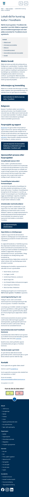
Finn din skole (6, 467)
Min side (4, 451)
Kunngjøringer (6, 411)
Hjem (2, 8)
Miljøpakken (5, 442)
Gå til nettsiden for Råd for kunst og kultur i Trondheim (13, 98)
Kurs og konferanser (7, 424)
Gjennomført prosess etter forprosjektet (13, 53)
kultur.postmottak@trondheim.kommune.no (13, 379)
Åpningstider (6, 462)
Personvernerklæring (8, 482)
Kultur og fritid (9, 8)
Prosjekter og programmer (9, 444)
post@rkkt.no (14, 369)
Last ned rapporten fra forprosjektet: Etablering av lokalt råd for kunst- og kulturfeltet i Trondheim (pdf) (14, 146)
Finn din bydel (6, 464)
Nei (19, 393)
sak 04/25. (18, 338)
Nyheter (4, 414)
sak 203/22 (4, 137)
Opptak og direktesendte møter (10, 422)
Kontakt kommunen (7, 477)
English (4, 470)
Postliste (5, 416)
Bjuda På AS (4, 128)
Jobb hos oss (6, 408)
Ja (9, 393)
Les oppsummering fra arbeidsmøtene (10, 226)
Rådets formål (7, 42)
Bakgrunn (6, 47)
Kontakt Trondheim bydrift (9, 479)
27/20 (20, 109)
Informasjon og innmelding (10, 45)
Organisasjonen (6, 436)
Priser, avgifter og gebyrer (9, 457)
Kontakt (6, 55)
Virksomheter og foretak (8, 439)
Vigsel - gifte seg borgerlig (9, 427)
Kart (4, 454)
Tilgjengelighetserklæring (9, 484)
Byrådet (4, 434)
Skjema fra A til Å (6, 459)
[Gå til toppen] (14, 399)
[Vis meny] (26, 3)
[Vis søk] (21, 3)
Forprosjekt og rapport (9, 50)
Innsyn (4, 419)
